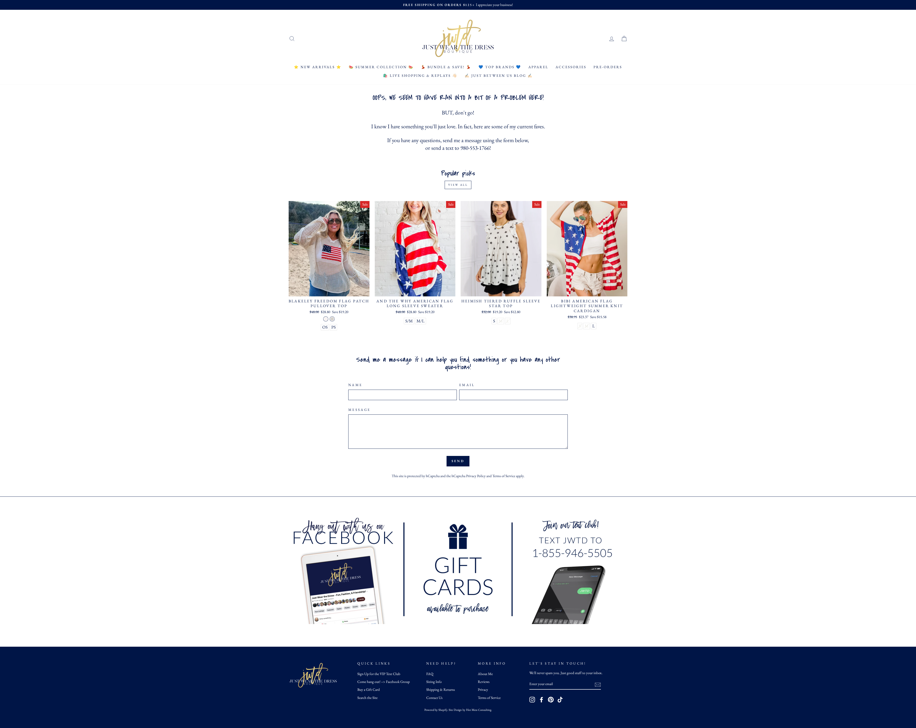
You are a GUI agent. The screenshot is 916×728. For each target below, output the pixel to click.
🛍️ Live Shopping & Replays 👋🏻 (420, 75)
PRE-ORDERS (607, 67)
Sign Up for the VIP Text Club (378, 673)
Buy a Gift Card (368, 689)
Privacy (483, 689)
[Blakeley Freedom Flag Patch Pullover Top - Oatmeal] (332, 319)
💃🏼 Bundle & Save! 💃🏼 (446, 67)
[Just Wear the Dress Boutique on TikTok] (560, 699)
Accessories (571, 67)
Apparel (538, 67)
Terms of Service (503, 476)
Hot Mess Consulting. (479, 710)
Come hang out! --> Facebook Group (383, 681)
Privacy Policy (476, 476)
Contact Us (434, 697)
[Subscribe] (598, 684)
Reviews (483, 681)
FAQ (429, 673)
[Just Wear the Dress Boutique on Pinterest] (551, 699)
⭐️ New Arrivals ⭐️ (318, 67)
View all (458, 185)
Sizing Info (434, 681)
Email (467, 384)
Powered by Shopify (435, 710)
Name (355, 384)
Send (458, 461)
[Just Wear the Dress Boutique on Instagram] (532, 699)
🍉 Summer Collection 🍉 (381, 67)
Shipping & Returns (440, 689)
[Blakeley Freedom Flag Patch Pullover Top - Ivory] (325, 319)
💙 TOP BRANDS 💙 (500, 67)
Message (359, 409)
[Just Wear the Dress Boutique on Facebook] (541, 699)
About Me (485, 673)
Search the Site (367, 697)
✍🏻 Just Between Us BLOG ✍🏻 (499, 75)
